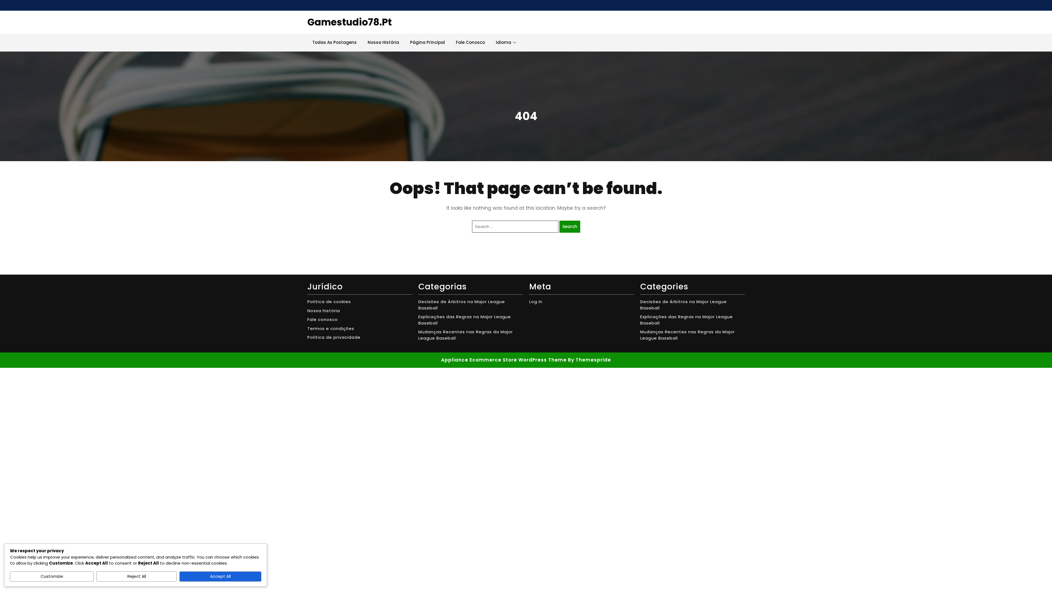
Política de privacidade (334, 337)
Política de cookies (329, 301)
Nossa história (383, 42)
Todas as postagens (334, 42)
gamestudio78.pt (349, 22)
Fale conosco (470, 42)
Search (569, 226)
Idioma (503, 42)
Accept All (220, 576)
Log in (535, 301)
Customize (52, 576)
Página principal (427, 42)
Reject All (136, 576)
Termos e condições (330, 328)
